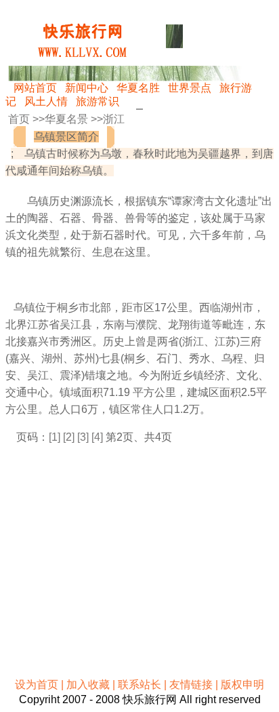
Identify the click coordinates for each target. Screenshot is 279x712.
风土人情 (46, 101)
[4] (97, 437)
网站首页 (35, 88)
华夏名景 (66, 119)
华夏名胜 (138, 88)
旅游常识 (97, 101)
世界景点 (189, 88)
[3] (83, 437)
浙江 (114, 119)
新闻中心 (86, 88)
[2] (68, 437)
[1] (54, 437)
